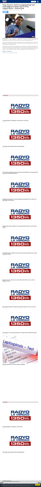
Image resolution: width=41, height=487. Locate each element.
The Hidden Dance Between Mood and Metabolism (13, 146)
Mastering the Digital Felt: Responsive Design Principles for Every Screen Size (19, 306)
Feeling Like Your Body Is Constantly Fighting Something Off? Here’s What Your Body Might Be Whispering (19, 200)
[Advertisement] (20, 467)
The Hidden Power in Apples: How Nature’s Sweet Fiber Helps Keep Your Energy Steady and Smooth (19, 253)
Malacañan (6, 52)
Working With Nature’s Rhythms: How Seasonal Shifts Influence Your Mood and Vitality (19, 226)
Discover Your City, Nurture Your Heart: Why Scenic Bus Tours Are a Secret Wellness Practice (18, 280)
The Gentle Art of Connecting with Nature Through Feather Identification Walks (19, 332)
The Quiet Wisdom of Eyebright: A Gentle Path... (12, 426)
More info (31, 485)
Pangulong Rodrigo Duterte (13, 52)
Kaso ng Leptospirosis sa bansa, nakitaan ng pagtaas (13, 364)
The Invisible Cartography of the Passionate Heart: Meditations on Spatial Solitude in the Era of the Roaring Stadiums (20, 173)
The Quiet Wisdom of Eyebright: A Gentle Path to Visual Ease (15, 120)
